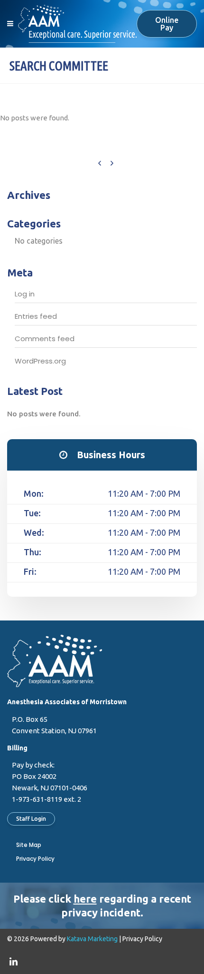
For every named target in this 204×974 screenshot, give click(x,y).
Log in (25, 294)
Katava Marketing (92, 939)
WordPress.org (40, 361)
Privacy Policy (35, 859)
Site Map (28, 845)
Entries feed (36, 316)
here (85, 899)
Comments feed (44, 339)
